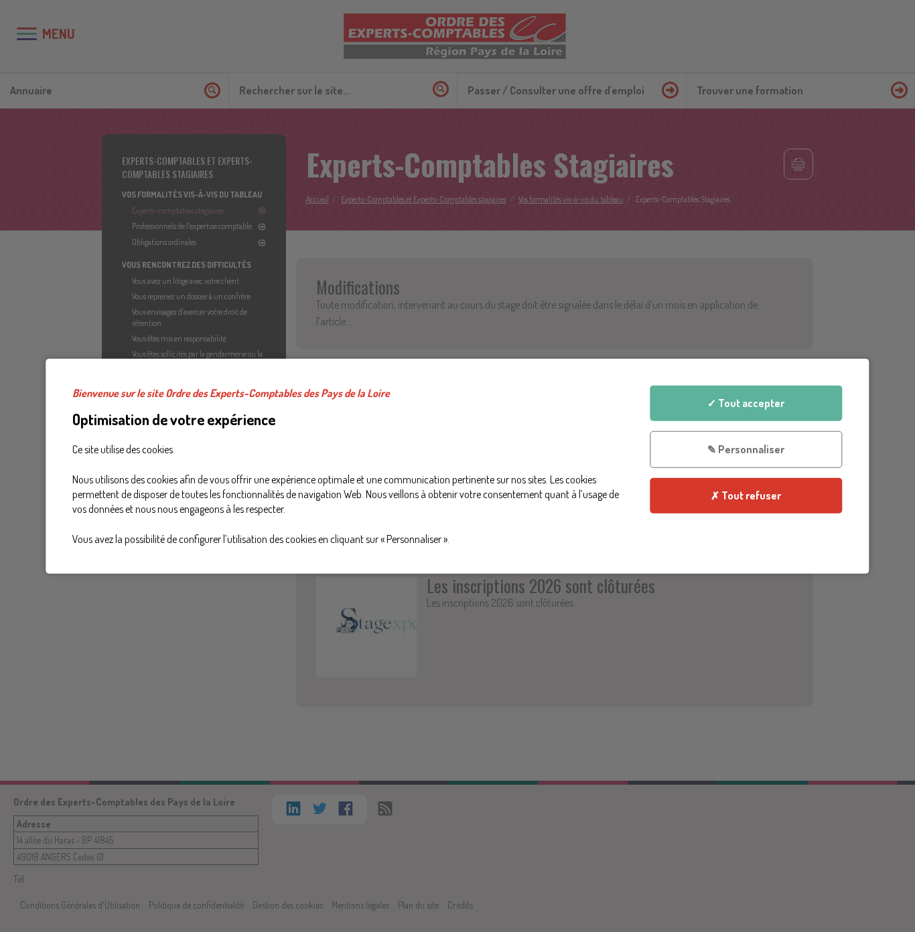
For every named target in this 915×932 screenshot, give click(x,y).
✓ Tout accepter (745, 403)
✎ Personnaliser (745, 449)
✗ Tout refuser (746, 494)
